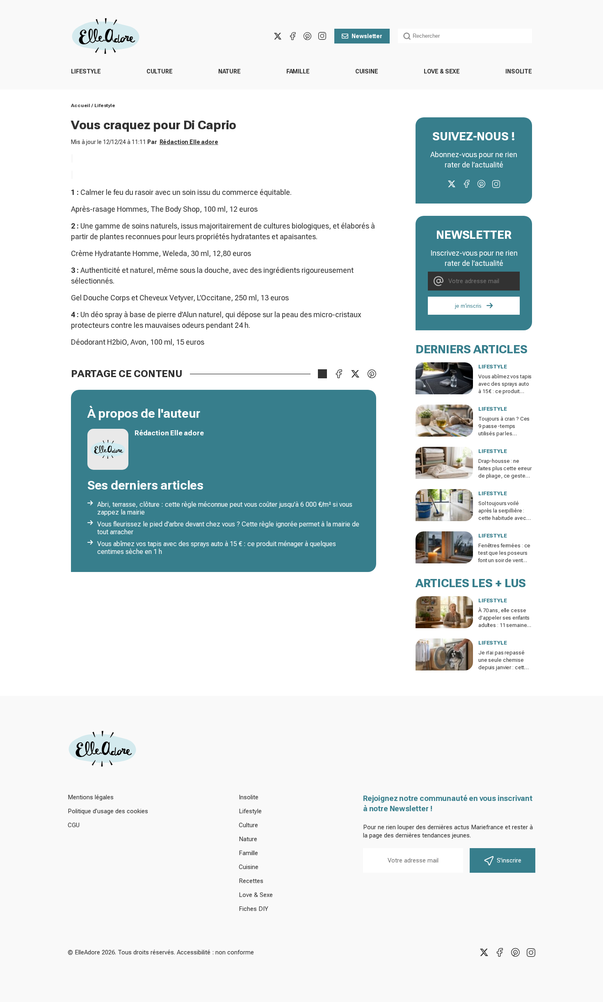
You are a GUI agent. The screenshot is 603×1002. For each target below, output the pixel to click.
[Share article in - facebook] (338, 373)
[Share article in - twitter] (355, 373)
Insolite (518, 71)
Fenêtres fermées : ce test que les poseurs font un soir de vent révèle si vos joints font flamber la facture (505, 560)
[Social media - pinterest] (307, 36)
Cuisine (366, 71)
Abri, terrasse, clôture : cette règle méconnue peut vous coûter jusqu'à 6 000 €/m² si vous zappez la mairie (224, 508)
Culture (159, 71)
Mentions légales (91, 797)
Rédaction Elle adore (189, 142)
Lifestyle (86, 71)
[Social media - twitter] (278, 36)
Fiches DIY (253, 909)
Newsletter (367, 36)
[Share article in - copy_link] (322, 373)
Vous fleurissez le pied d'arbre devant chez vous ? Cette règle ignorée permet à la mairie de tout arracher (228, 528)
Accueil (80, 105)
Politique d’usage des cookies (108, 811)
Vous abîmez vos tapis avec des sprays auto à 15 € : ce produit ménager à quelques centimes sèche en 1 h (216, 548)
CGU (74, 825)
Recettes (251, 881)
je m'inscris (468, 306)
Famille (298, 71)
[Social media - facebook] (292, 36)
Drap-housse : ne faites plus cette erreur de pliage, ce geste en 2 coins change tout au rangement (505, 476)
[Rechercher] (407, 36)
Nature (229, 71)
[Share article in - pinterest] (371, 373)
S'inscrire (509, 860)
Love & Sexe (442, 71)
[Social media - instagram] (322, 36)
